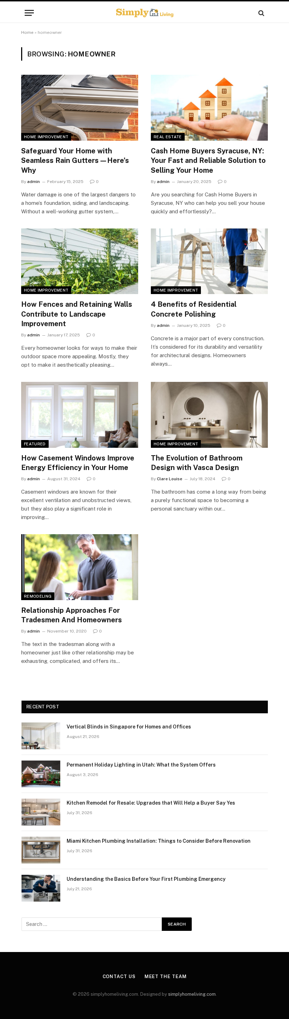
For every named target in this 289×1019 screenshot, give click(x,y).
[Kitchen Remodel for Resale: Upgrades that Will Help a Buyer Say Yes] (40, 812)
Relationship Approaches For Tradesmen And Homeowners (71, 615)
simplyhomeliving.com (192, 994)
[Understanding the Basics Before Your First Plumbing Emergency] (40, 888)
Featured (35, 444)
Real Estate (168, 137)
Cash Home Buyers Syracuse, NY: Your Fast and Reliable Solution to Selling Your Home (208, 160)
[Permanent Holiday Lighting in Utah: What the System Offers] (40, 774)
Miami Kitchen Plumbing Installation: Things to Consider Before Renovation (159, 841)
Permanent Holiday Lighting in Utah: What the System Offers (141, 765)
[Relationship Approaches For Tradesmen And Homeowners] (79, 567)
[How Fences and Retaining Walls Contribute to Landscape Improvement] (79, 261)
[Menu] (29, 13)
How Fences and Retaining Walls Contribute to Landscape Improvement (76, 314)
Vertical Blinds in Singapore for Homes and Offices (129, 727)
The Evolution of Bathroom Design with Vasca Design (196, 463)
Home (27, 32)
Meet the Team (165, 976)
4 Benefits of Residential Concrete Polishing (193, 309)
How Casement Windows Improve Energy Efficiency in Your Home (77, 463)
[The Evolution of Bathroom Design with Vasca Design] (209, 415)
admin (33, 181)
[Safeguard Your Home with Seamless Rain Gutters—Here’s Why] (79, 108)
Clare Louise (169, 478)
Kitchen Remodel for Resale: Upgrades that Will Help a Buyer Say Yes (151, 803)
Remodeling (37, 596)
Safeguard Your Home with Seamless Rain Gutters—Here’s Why (75, 160)
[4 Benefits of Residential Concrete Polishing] (209, 261)
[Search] (260, 13)
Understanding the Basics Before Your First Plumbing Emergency (146, 879)
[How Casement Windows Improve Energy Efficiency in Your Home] (79, 415)
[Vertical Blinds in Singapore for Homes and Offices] (40, 735)
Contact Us (119, 976)
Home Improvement (46, 137)
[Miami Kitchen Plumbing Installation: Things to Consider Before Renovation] (40, 850)
